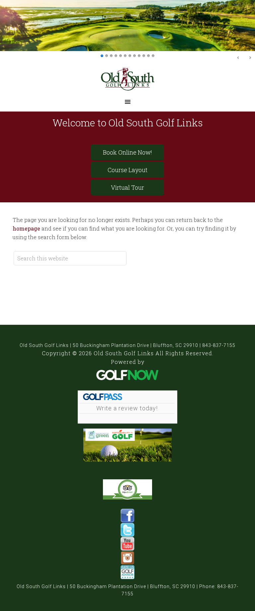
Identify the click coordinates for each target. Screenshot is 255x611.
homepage (26, 228)
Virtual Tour (127, 187)
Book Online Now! (127, 152)
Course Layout (127, 170)
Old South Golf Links (127, 78)
